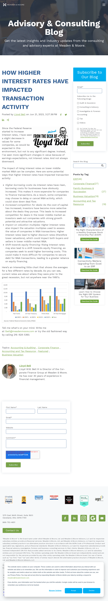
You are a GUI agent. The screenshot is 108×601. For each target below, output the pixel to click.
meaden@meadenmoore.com (18, 578)
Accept (73, 591)
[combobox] (89, 165)
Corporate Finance (48, 347)
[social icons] (65, 518)
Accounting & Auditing (23, 347)
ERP (77, 179)
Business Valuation (12, 354)
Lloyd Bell (19, 114)
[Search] (102, 165)
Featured (43, 351)
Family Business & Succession (89, 190)
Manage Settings (55, 591)
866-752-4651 (9, 522)
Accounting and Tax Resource (19, 351)
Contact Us (12, 530)
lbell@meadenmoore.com (19, 331)
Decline (91, 591)
